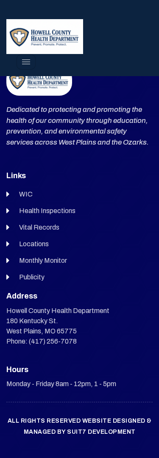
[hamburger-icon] (26, 62)
